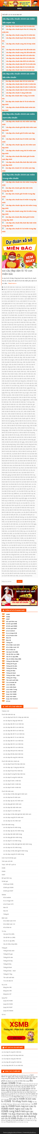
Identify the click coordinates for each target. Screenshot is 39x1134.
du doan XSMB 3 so (17, 1082)
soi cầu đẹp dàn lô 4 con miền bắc (13, 741)
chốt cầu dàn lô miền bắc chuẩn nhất (26, 360)
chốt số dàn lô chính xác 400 (10, 390)
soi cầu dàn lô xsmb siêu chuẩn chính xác (17, 568)
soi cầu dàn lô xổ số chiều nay (16, 531)
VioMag (9, 1132)
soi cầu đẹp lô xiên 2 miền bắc (12, 781)
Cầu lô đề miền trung (8, 824)
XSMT (8, 619)
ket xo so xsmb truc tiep (21, 1094)
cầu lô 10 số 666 (10, 343)
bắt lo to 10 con (20, 289)
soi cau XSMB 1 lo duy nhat (17, 1112)
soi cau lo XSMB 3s (18, 1098)
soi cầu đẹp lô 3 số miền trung (12, 841)
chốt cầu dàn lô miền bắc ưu (17, 376)
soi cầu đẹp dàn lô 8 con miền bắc (13, 747)
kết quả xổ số (7, 1097)
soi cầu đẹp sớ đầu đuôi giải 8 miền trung (15, 851)
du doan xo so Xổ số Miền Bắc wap (17, 1081)
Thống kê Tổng (11, 678)
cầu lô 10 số (23, 341)
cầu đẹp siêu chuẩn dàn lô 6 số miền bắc (20, 70)
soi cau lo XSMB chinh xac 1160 (24, 1104)
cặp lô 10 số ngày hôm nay (19, 310)
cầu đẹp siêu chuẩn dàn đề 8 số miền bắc (20, 61)
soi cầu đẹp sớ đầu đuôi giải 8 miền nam (15, 794)
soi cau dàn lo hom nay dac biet (11, 496)
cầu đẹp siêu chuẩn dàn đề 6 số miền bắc (20, 58)
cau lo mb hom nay (20, 350)
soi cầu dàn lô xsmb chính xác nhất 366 (24, 550)
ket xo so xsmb (8, 1094)
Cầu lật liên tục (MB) (12, 654)
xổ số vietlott (10, 631)
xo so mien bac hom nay (22, 1122)
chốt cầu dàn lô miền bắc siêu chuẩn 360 (20, 369)
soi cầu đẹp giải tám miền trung (12, 837)
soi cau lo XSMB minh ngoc (18, 1107)
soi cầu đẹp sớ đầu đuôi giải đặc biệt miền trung (17, 844)
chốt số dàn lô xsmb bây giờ (27, 439)
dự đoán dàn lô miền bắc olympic (24, 458)
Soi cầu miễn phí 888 (17, 1120)
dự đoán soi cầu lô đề (20, 1085)
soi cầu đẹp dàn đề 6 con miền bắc (13, 727)
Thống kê (9, 642)
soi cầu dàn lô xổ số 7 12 (12, 529)
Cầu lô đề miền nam (8, 791)
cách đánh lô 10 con (13, 301)
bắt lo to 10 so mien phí (11, 294)
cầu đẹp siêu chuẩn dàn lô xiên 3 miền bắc (21, 87)
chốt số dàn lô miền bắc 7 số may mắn (23, 402)
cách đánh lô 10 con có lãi (27, 301)
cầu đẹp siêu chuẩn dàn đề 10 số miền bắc (21, 64)
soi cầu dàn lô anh (25, 486)
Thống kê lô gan (11, 664)
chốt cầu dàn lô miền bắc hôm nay (12, 362)
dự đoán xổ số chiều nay (15, 1087)
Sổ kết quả (5, 881)
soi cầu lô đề (27, 1119)
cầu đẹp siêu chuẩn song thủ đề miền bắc (21, 52)
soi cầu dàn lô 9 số (13, 486)
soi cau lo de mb (31, 573)
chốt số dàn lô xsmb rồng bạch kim (26, 444)
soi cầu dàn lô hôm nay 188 (25, 491)
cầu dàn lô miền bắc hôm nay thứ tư (22, 327)
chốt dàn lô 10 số (31, 381)
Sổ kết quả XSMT (11, 628)
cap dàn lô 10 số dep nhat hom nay (19, 308)
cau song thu (19, 353)
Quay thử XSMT (11, 696)
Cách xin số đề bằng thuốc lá (23, 1075)
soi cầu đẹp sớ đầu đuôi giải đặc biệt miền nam (17, 814)
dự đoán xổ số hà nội (16, 1089)
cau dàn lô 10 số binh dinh (9, 315)
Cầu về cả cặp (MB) (12, 656)
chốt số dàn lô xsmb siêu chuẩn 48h (12, 446)
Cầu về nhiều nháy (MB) (13, 659)
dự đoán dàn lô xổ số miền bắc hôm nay (23, 475)
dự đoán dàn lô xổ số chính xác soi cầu (21, 470)
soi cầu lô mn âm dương (22, 1116)
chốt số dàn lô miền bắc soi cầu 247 (12, 411)
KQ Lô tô (4, 984)
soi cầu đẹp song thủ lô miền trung (13, 854)
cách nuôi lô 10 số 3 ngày (23, 303)
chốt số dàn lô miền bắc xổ (15, 414)
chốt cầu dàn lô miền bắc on (17, 364)
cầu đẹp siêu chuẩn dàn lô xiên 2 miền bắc (21, 84)
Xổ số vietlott (7, 897)
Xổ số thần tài (10, 649)
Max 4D (8, 640)
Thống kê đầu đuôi (12, 661)
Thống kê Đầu (10, 671)
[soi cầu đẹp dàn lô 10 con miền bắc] (19, 253)
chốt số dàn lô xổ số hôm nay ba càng (18, 425)
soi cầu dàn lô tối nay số (12, 522)
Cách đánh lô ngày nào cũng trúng (17, 1076)
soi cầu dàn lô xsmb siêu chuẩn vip (15, 573)
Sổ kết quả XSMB (11, 624)
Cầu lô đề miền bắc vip (28, 287)
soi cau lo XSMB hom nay (19, 1105)
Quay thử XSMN (11, 694)
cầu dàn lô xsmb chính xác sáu (11, 341)
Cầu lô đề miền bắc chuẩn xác (12, 287)
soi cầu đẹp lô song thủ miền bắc (13, 777)
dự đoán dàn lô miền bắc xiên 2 (27, 460)
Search (20, 581)
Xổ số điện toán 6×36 (9, 921)
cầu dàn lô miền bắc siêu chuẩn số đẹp (23, 331)
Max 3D (8, 638)
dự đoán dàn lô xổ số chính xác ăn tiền (13, 463)
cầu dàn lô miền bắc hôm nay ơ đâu (24, 322)
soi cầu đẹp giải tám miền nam (12, 804)
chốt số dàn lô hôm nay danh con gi (22, 395)
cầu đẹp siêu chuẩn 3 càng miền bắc (19, 93)
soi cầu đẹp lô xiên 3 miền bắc (12, 784)
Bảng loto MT (7, 994)
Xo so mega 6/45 (11, 633)
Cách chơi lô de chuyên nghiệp (8, 1075)
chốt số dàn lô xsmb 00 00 (15, 437)
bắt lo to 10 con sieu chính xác (16, 292)
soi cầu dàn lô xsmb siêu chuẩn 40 (18, 564)
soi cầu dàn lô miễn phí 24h (10, 515)
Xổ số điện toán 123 (12, 647)
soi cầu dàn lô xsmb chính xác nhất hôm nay (15, 552)
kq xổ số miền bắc (28, 1095)
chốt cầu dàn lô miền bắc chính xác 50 (21, 355)
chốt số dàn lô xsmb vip (25, 451)
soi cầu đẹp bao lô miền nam (11, 797)
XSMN (8, 617)
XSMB (8, 614)
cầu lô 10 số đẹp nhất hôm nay (26, 348)
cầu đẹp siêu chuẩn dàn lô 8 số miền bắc (20, 81)
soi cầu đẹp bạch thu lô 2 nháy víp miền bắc (16, 717)
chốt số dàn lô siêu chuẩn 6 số (17, 416)
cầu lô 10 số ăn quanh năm (24, 343)
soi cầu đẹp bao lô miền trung (12, 827)
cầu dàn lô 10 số (13, 313)
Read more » (12, 283)
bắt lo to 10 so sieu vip (25, 294)
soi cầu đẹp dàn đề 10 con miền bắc (14, 734)
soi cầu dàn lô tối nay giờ (12, 519)
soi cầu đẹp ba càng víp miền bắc (13, 720)
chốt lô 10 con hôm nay (12, 385)
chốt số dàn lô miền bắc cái (10, 404)
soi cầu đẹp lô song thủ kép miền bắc (14, 774)
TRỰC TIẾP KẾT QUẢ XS (9, 864)
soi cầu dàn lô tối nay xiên (27, 522)
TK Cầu (4, 931)
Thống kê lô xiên (11, 666)
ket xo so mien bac (13, 1092)
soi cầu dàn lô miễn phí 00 (29, 512)
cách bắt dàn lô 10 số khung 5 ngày (20, 296)
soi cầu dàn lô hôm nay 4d (27, 493)
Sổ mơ (8, 701)
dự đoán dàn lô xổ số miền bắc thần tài (13, 477)
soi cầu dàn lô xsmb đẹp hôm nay (18, 561)
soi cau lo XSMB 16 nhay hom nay (18, 1100)
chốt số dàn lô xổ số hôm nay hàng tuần (20, 430)
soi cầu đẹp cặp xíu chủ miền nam (13, 801)
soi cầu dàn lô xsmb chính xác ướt (23, 557)
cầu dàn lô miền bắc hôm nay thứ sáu (13, 324)
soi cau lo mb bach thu (25, 576)
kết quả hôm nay (11, 621)
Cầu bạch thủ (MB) (12, 652)
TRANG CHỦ (5, 711)
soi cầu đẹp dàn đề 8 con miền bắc (13, 730)
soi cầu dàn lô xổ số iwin (20, 533)
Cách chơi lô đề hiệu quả (9, 858)
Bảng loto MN (7, 991)
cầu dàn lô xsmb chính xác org (27, 339)
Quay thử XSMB (11, 692)
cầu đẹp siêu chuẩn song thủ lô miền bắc (20, 35)
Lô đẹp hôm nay (18, 1097)
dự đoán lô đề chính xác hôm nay (30, 1083)
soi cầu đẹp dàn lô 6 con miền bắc (13, 744)
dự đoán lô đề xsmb (7, 1085)
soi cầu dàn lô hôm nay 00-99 (23, 489)
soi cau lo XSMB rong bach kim (16, 1110)
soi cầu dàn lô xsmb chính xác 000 (17, 547)
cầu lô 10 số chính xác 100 (23, 346)
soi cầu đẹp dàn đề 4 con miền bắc (13, 724)
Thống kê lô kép (11, 668)
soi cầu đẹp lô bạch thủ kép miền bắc (14, 764)
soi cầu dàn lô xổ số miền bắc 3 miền (12, 538)
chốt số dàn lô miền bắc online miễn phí (18, 407)
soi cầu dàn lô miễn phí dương (15, 517)
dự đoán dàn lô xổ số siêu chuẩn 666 (21, 479)
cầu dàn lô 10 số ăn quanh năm (27, 313)
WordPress (33, 1132)
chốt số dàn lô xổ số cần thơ (23, 421)
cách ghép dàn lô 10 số (8, 303)
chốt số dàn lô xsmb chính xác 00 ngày (13, 442)
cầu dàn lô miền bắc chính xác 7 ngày (16, 320)
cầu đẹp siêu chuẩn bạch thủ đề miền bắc (20, 50)
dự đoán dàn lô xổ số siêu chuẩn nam (20, 484)
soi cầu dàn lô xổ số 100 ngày (27, 524)
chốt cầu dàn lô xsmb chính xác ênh (24, 378)
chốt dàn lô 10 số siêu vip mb (25, 383)
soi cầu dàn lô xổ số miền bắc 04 (25, 536)
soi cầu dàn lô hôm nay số (12, 503)
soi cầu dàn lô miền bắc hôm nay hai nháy (17, 510)
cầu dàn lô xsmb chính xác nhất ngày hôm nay (19, 336)
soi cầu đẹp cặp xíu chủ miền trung (13, 831)
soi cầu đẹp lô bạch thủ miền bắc (13, 771)
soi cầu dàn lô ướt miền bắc (10, 524)
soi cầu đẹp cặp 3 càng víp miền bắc (13, 767)
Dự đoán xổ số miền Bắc (19, 1090)
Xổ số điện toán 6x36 (13, 645)
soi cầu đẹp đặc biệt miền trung (12, 834)
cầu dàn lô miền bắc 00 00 (13, 317)
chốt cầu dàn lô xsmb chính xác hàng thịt (14, 381)
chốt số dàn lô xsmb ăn (11, 439)
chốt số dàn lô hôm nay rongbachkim (19, 400)
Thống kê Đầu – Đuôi (13, 675)
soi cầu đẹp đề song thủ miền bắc (13, 757)
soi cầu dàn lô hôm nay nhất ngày (17, 498)
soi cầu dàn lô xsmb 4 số (16, 545)
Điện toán (4, 918)
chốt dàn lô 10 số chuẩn (9, 383)
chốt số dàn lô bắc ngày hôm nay (25, 388)
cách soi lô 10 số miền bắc (17, 306)
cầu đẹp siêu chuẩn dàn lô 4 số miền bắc (20, 67)
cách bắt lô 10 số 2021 (17, 299)
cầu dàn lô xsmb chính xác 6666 (11, 334)
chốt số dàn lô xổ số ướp (12, 435)
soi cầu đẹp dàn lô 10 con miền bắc (17, 272)
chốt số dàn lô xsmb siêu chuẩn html (21, 449)
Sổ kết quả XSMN (11, 626)
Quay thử (4, 998)
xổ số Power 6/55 (11, 635)
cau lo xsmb (11, 353)
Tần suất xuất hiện (12, 680)
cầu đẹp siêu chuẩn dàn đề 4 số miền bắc (20, 55)
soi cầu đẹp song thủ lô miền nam (13, 817)
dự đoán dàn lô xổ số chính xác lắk (23, 465)
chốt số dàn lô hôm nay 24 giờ (20, 392)
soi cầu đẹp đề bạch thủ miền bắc (13, 750)
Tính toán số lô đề (7, 861)
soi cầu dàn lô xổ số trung (13, 543)
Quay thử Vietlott (12, 699)
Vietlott (4, 894)
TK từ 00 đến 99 (11, 682)
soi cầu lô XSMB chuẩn (11, 1118)
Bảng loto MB (7, 987)
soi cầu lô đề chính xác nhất (10, 576)
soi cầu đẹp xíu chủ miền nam (12, 821)
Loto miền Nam (11, 687)
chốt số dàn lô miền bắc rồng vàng (24, 409)
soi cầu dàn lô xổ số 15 (8, 526)
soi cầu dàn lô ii (25, 503)
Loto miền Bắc (10, 685)
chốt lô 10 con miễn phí (27, 385)
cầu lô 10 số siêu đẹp (8, 350)
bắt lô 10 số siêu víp (9, 289)
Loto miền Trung (11, 689)
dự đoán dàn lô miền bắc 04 (20, 454)
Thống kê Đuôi (11, 673)
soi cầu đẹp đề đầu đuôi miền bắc (13, 754)
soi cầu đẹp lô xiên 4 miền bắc (12, 787)
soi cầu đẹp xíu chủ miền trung (12, 847)
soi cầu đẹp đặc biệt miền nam (12, 807)
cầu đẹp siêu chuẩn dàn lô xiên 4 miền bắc (21, 90)
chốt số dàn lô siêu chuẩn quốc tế (20, 418)
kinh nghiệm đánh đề (19, 1095)
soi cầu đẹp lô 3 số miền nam (12, 811)
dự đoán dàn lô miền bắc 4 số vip (21, 456)
